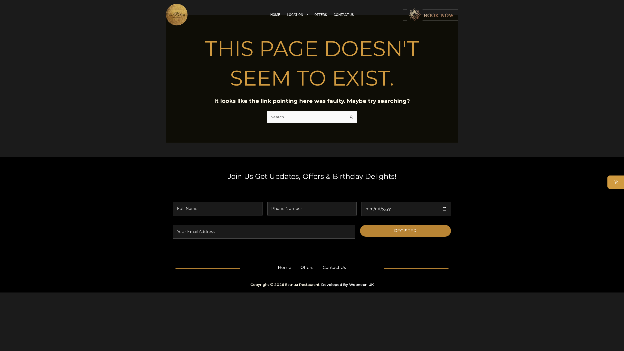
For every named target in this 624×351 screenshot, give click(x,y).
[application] (305, 15)
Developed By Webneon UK (347, 284)
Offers (320, 15)
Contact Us (344, 15)
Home (275, 15)
